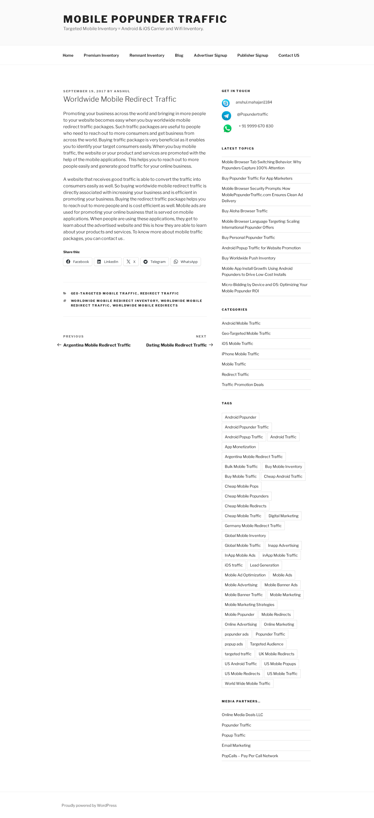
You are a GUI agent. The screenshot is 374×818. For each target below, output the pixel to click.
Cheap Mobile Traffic (243, 515)
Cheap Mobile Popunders (247, 496)
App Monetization (240, 446)
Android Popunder (240, 417)
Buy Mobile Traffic (241, 476)
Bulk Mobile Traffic (241, 466)
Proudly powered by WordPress (89, 805)
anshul (122, 91)
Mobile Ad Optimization (245, 575)
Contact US (288, 55)
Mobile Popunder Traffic (145, 19)
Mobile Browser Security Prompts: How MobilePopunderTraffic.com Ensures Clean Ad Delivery (262, 194)
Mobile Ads (282, 575)
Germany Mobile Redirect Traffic (253, 525)
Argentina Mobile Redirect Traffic (254, 456)
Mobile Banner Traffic (244, 594)
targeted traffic (238, 653)
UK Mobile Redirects (276, 653)
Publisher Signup (252, 55)
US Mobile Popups (280, 663)
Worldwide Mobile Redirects (146, 305)
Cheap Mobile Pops (241, 486)
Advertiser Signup (210, 55)
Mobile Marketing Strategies (249, 604)
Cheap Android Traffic (283, 476)
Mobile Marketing (285, 594)
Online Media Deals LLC (242, 714)
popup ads (234, 644)
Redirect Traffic (159, 293)
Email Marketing (236, 745)
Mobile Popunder (239, 614)
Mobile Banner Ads (281, 584)
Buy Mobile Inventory (283, 466)
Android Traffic (283, 436)
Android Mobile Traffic (241, 323)
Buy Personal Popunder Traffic (248, 237)
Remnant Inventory (147, 55)
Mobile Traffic (234, 364)
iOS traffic (234, 565)
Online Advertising (241, 624)
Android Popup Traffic (244, 436)
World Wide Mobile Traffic (248, 683)
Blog (179, 55)
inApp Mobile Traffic (280, 555)
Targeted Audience (266, 644)
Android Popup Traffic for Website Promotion (261, 247)
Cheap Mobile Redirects (245, 506)
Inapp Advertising (283, 545)
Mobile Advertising (241, 584)
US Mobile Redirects (242, 673)
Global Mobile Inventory (245, 535)
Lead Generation (264, 565)
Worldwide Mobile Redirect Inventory (114, 301)
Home (68, 55)
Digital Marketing (283, 515)
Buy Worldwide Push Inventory (248, 258)
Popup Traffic (234, 735)
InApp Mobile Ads (240, 555)
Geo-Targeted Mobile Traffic (104, 293)
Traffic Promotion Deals (243, 384)
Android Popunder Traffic (247, 427)
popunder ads (237, 634)
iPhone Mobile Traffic (240, 353)
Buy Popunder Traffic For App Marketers (257, 178)
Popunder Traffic (270, 634)
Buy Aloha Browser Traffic (245, 210)
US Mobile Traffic (282, 673)
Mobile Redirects (276, 614)
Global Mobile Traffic (243, 545)
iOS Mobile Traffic (237, 343)
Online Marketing (279, 624)
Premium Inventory (101, 55)
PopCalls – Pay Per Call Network (250, 755)
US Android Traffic (241, 663)
